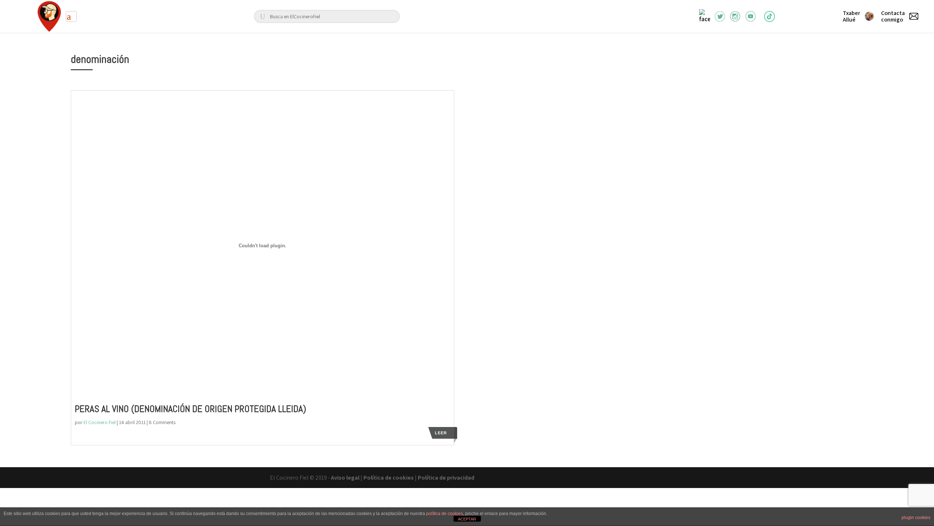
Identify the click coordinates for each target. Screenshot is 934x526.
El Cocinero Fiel (100, 422)
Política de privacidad (446, 477)
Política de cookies (388, 477)
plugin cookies (916, 517)
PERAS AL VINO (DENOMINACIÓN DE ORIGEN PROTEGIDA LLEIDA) (190, 409)
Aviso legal (345, 477)
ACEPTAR (467, 519)
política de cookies (444, 513)
